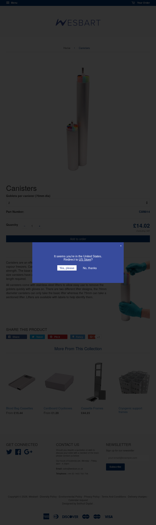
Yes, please (67, 268)
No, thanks (90, 268)
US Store (85, 259)
